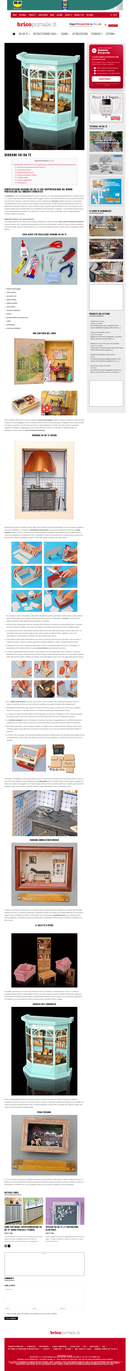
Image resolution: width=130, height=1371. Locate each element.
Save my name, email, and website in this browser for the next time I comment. (32, 1313)
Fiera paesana (21, 183)
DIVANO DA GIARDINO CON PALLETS (102, 355)
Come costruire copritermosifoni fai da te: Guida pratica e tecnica (23, 1228)
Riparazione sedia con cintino (100, 366)
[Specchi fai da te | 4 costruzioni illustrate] (65, 1211)
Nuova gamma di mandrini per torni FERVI (106, 164)
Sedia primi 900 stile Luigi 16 (100, 332)
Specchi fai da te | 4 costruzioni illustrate (62, 1228)
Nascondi (51, 161)
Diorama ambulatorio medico (25, 175)
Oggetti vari (8, 1233)
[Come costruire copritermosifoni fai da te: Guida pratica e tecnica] (23, 1211)
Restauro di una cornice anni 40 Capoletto (104, 343)
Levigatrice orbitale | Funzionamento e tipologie (106, 226)
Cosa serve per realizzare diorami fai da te (30, 167)
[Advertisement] (44, 1265)
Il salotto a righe (21, 177)
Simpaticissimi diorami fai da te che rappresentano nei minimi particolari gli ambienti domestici (44, 165)
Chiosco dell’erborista (23, 180)
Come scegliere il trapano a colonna (106, 249)
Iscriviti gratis (104, 79)
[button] (113, 15)
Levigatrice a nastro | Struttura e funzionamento (106, 271)
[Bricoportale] (37, 25)
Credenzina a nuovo (97, 321)
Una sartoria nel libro (23, 170)
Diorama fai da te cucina (24, 172)
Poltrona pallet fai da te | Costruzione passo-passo (106, 141)
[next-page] (9, 1246)
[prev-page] (5, 1246)
